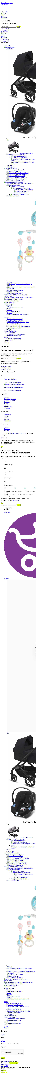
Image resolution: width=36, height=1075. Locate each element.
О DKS (6, 397)
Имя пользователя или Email (9, 1044)
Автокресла (7, 414)
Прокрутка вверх (5, 1064)
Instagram (6, 427)
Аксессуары (7, 420)
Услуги (6, 403)
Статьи (6, 405)
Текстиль (6, 419)
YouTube (6, 430)
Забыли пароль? (5, 1061)
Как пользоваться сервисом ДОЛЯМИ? (14, 387)
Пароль (3, 1047)
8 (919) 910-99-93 (6, 369)
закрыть (3, 1034)
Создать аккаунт (13, 1063)
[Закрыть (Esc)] (1, 1072)
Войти (2, 1058)
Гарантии (6, 402)
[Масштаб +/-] (6, 1072)
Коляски (6, 416)
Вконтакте (7, 429)
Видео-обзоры (8, 406)
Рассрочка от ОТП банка (10, 379)
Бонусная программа (10, 399)
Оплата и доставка (9, 400)
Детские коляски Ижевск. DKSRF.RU (16, 433)
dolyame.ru (16, 500)
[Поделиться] (3, 1072)
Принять (3, 1070)
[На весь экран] (4, 1072)
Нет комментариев (15, 382)
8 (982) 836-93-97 (30, 9)
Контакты (7, 408)
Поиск (18, 26)
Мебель (6, 417)
